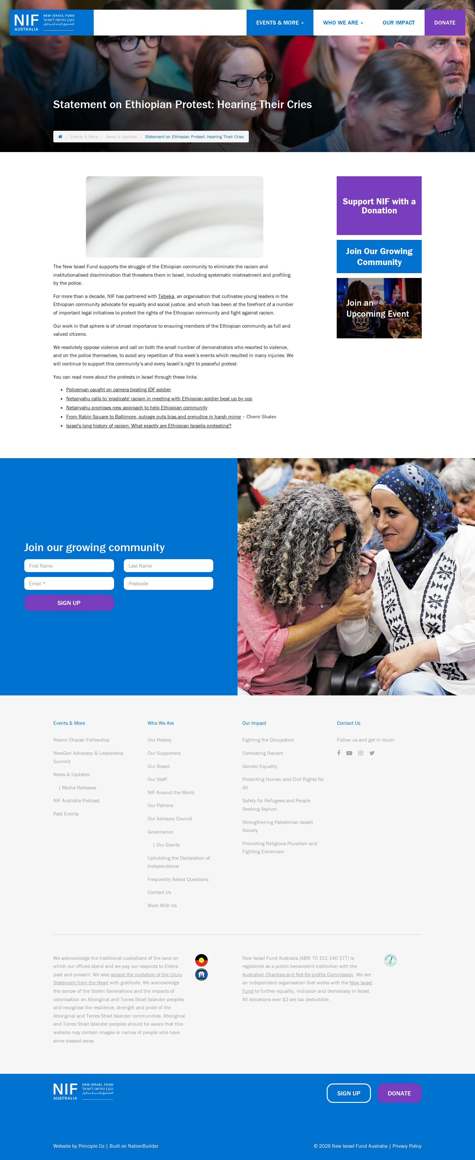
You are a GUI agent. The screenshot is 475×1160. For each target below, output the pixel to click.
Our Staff (157, 779)
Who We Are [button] (341, 22)
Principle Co (91, 1146)
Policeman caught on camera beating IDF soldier (118, 389)
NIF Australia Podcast (76, 800)
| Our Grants (166, 844)
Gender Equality (259, 766)
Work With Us (162, 905)
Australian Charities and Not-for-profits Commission (298, 974)
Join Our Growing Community (379, 256)
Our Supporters (164, 753)
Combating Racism (262, 753)
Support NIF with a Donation (379, 206)
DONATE (445, 22)
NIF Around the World (171, 792)
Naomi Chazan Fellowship (81, 739)
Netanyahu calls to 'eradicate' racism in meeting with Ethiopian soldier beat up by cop (159, 398)
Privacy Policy (407, 1146)
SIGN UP (348, 1093)
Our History (160, 739)
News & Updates (121, 136)
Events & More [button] (278, 22)
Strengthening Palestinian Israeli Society (277, 826)
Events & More (84, 136)
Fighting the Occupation (268, 739)
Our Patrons (160, 805)
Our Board (159, 766)
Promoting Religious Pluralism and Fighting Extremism (279, 847)
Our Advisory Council (170, 818)
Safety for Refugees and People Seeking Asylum (276, 804)
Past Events (66, 813)
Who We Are (161, 723)
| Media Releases (77, 787)
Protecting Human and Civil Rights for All (283, 783)
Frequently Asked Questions (178, 879)
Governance (160, 831)
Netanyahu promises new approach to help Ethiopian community (136, 407)
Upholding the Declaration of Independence (179, 862)
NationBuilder (143, 1146)
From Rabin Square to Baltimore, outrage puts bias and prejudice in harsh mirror (153, 416)
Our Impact (399, 22)
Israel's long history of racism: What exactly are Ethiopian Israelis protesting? (148, 425)
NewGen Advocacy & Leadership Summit (88, 757)
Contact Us (159, 892)
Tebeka (166, 296)
